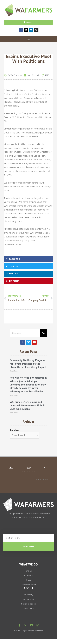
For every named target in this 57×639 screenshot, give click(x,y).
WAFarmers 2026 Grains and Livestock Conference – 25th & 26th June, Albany (27, 405)
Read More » (14, 371)
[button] (28, 39)
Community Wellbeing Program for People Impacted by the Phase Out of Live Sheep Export (28, 363)
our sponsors (42, 479)
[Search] (43, 333)
